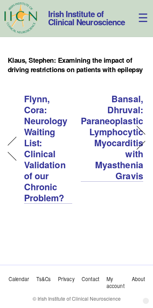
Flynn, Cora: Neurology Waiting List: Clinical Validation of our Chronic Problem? (46, 148)
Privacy (66, 279)
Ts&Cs (43, 279)
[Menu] (138, 11)
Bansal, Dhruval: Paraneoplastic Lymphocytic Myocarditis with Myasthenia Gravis (112, 137)
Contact (90, 279)
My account (115, 282)
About (138, 279)
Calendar (18, 279)
